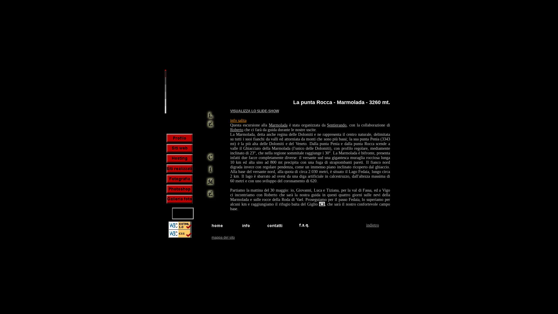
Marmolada (278, 125)
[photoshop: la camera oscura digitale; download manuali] (180, 189)
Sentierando (336, 125)
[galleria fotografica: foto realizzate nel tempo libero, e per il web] (180, 199)
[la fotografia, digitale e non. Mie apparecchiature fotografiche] (180, 178)
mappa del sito (223, 238)
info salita (238, 120)
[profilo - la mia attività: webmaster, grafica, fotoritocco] (180, 138)
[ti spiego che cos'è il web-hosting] (180, 158)
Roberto (236, 130)
